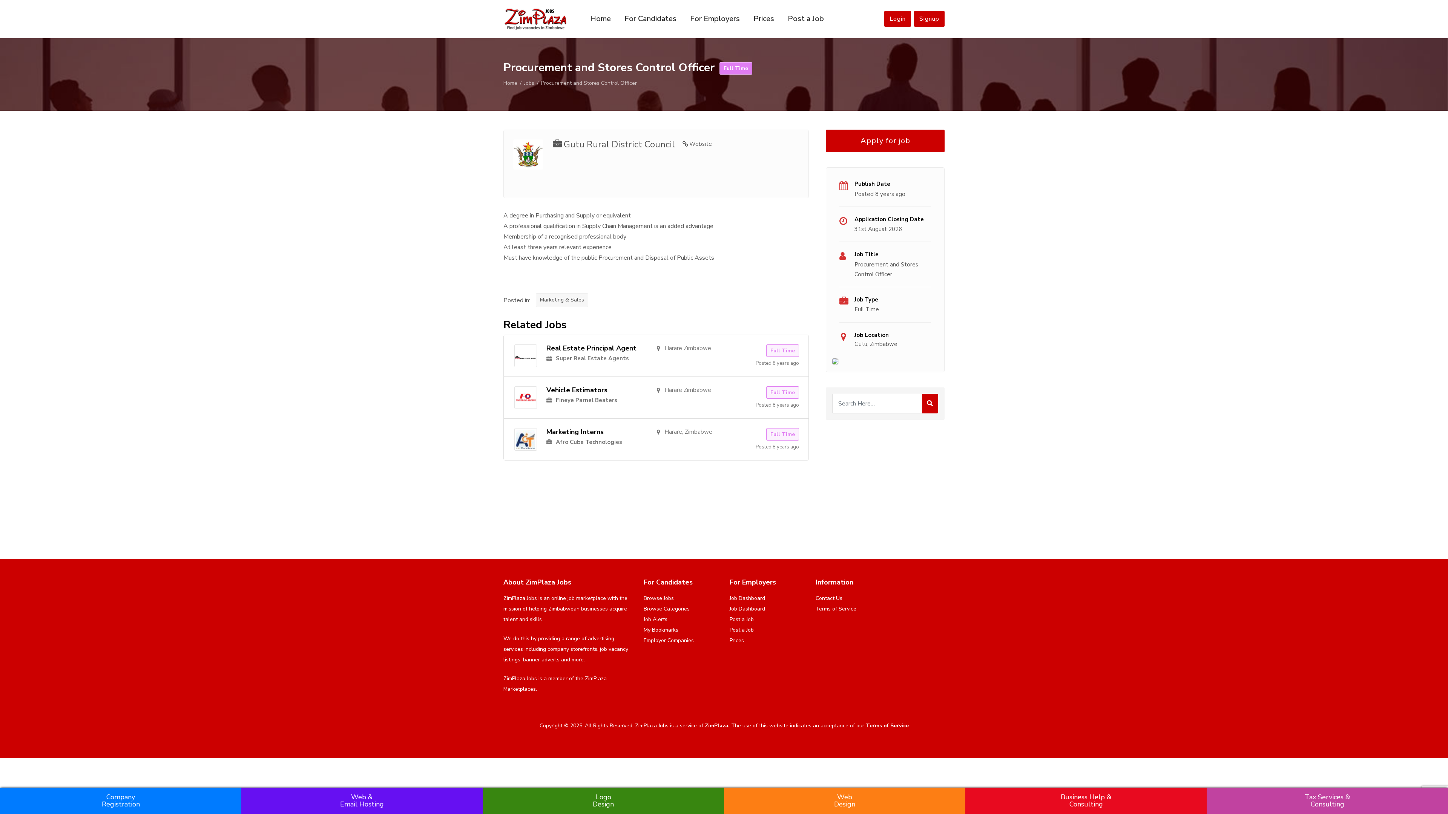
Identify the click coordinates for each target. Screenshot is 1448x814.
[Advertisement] (885, 480)
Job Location (871, 335)
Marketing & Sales (562, 299)
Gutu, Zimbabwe (875, 344)
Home (600, 19)
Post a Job (806, 19)
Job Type (866, 299)
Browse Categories (667, 608)
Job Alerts (655, 619)
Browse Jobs (659, 598)
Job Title (866, 254)
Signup (929, 19)
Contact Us (829, 598)
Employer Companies (669, 640)
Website (700, 144)
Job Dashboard (747, 598)
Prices (763, 19)
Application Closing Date (889, 219)
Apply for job (885, 141)
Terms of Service (836, 608)
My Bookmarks (661, 629)
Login (898, 19)
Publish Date (872, 184)
